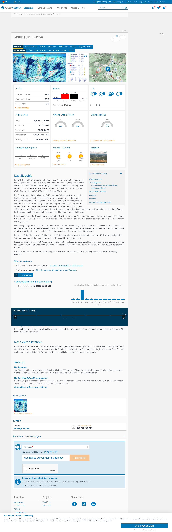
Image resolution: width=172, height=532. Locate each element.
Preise (72, 46)
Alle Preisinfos (22, 108)
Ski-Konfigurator (119, 2)
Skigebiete (29, 8)
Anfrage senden (22, 428)
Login (17, 2)
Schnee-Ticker (153, 2)
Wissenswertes (96, 179)
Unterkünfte (61, 8)
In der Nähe (125, 7)
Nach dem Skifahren (98, 192)
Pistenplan (63, 46)
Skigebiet (18, 46)
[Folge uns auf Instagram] (84, 504)
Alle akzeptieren (144, 525)
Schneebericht (31, 46)
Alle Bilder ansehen (23, 414)
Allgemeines (19, 50)
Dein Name (28, 447)
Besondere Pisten (99, 188)
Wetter (42, 46)
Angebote (142, 2)
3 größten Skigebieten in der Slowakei (66, 265)
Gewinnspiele (132, 2)
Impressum (18, 502)
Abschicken (79, 457)
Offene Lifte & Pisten (36, 50)
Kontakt (93, 199)
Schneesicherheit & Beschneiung (104, 185)
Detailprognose (23, 165)
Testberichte (53, 50)
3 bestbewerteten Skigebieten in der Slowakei (56, 270)
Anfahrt (93, 195)
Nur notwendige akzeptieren (145, 530)
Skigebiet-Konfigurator (103, 2)
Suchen (122, 7)
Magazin (75, 8)
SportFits (46, 505)
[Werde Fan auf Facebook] (74, 504)
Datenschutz (19, 505)
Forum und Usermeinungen (100, 202)
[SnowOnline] (11, 8)
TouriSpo (46, 502)
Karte (162, 2)
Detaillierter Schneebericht (103, 141)
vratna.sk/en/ (85, 425)
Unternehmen (20, 512)
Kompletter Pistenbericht (65, 141)
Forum (71, 50)
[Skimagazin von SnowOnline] (93, 504)
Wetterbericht (60, 164)
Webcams (52, 46)
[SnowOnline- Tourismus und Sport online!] (16, 14)
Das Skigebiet (95, 182)
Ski (83, 8)
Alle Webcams (98, 165)
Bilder (63, 50)
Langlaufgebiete (85, 46)
